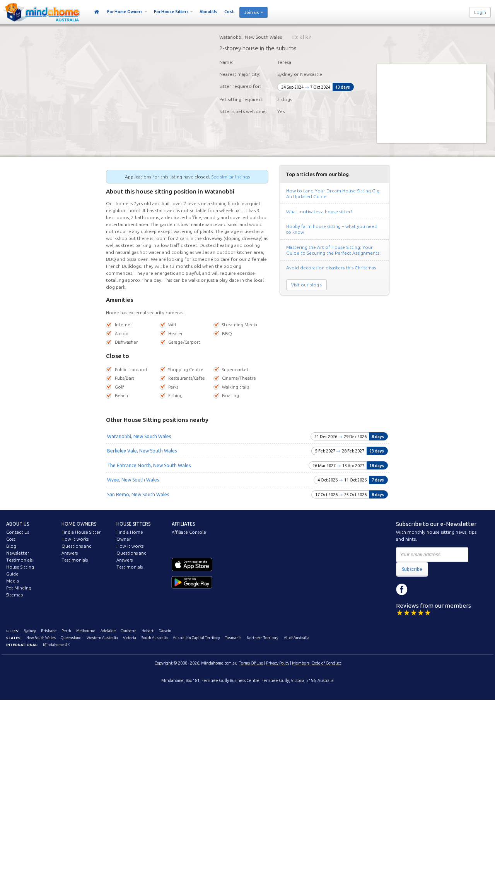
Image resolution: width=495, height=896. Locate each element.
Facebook (402, 589)
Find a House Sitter (81, 532)
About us (17, 523)
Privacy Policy (277, 663)
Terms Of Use (251, 663)
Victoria (129, 638)
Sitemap (14, 595)
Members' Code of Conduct (316, 663)
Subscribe (412, 569)
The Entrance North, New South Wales (149, 465)
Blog (11, 546)
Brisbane (48, 631)
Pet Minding (18, 588)
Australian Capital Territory (196, 638)
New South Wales (41, 638)
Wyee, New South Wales (133, 479)
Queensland (71, 638)
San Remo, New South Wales (138, 494)
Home (97, 12)
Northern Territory (262, 638)
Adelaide (108, 631)
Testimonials (19, 560)
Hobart (148, 631)
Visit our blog (305, 285)
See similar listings (230, 176)
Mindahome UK (56, 644)
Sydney (30, 631)
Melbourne (85, 631)
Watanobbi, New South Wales (139, 436)
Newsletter (17, 553)
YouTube (436, 589)
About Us (208, 11)
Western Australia (102, 638)
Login (480, 12)
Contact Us (17, 532)
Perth (66, 631)
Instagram (419, 589)
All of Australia (296, 638)
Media (12, 581)
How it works (75, 539)
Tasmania (233, 638)
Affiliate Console (189, 532)
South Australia (155, 638)
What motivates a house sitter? (319, 211)
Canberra (129, 631)
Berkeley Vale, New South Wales (142, 450)
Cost (229, 11)
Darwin (165, 631)
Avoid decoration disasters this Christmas (331, 267)
